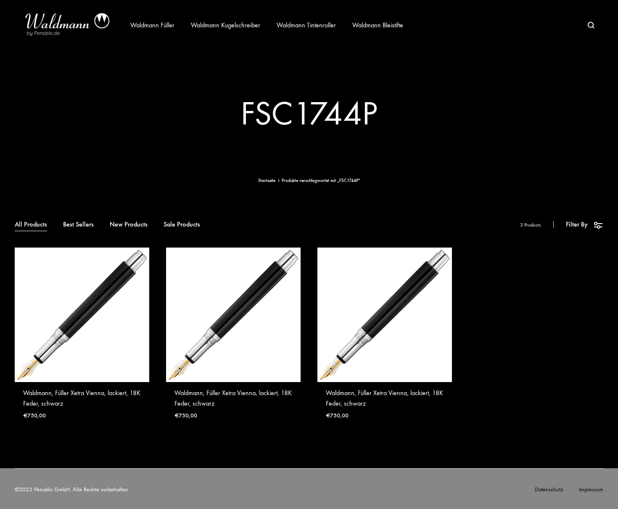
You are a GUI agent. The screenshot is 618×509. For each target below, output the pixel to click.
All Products (31, 224)
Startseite (266, 180)
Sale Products (182, 224)
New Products (129, 224)
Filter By (577, 224)
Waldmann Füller (152, 25)
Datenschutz (549, 489)
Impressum (591, 489)
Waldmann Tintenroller (306, 25)
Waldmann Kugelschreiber (225, 25)
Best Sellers (78, 224)
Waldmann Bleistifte (377, 25)
